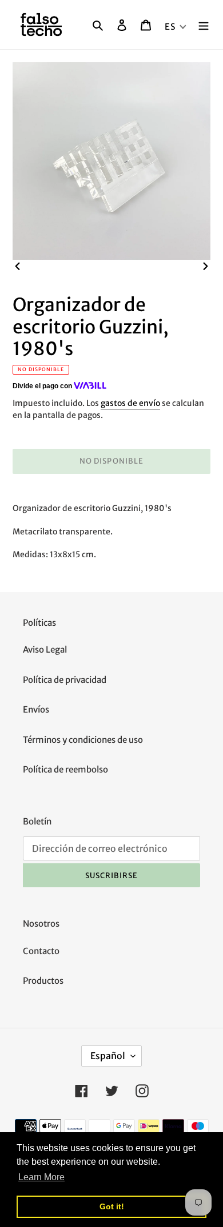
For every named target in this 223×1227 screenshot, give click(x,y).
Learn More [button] (41, 1177)
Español (107, 1055)
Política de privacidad (64, 679)
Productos (43, 980)
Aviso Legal (45, 649)
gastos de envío (130, 403)
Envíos (36, 709)
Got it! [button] (111, 1206)
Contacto (41, 951)
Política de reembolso (65, 769)
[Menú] (204, 25)
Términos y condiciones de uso (83, 739)
